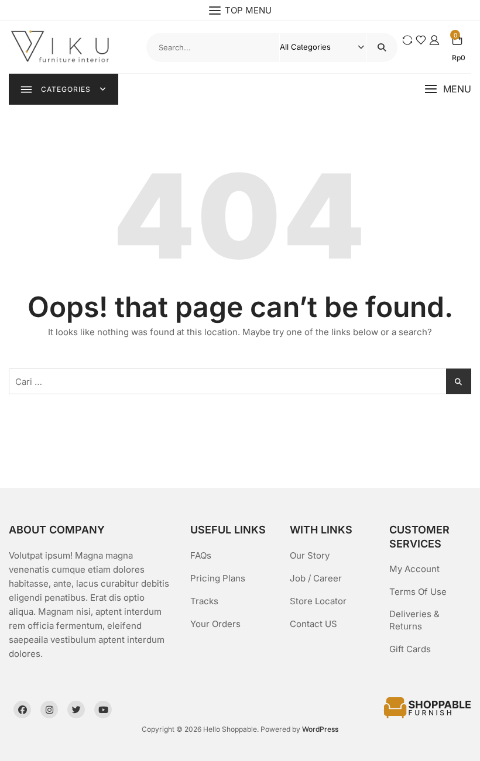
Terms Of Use (418, 591)
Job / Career (316, 578)
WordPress (320, 729)
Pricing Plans (217, 578)
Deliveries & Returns (414, 620)
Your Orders (215, 623)
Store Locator (318, 601)
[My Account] (434, 40)
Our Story (310, 555)
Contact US (313, 623)
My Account (414, 568)
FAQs (200, 555)
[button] (447, 89)
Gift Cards (410, 649)
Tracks (204, 601)
